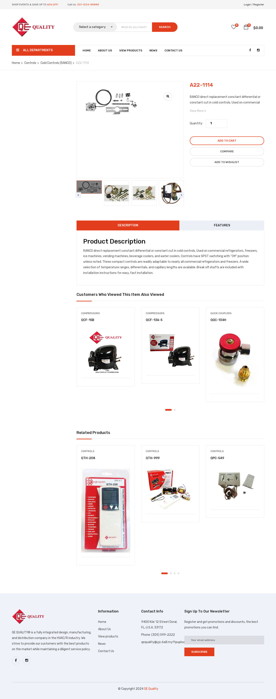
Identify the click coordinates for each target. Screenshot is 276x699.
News (153, 50)
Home (87, 50)
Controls (30, 63)
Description (128, 225)
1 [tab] (168, 410)
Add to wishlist (227, 162)
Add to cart (227, 140)
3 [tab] (175, 573)
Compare (227, 151)
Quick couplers (221, 313)
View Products (130, 50)
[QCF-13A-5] (170, 350)
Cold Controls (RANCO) (56, 63)
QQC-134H (218, 320)
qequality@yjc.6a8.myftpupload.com (167, 642)
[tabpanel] (105, 350)
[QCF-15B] (105, 352)
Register (258, 4)
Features (222, 225)
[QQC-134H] (235, 359)
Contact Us (173, 50)
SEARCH (165, 27)
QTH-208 (88, 458)
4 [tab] (178, 573)
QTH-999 (153, 458)
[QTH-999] (170, 489)
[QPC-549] (235, 487)
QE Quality (151, 689)
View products (108, 636)
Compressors (90, 313)
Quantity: (196, 123)
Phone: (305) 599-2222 (158, 635)
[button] (246, 28)
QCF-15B (87, 320)
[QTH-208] (105, 511)
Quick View (106, 367)
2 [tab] (175, 410)
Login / (248, 4)
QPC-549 (217, 458)
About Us (105, 50)
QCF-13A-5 (154, 320)
